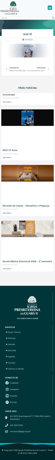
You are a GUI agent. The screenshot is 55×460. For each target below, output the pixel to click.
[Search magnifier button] (53, 18)
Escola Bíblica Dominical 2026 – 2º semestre (27, 261)
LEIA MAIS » (7, 102)
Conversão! (9, 94)
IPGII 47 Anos (10, 150)
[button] (50, 8)
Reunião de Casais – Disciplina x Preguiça (26, 205)
